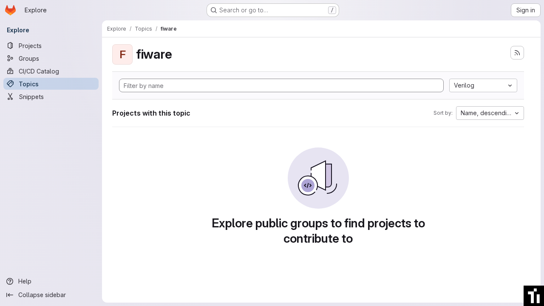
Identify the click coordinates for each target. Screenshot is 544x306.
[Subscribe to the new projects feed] (517, 53)
